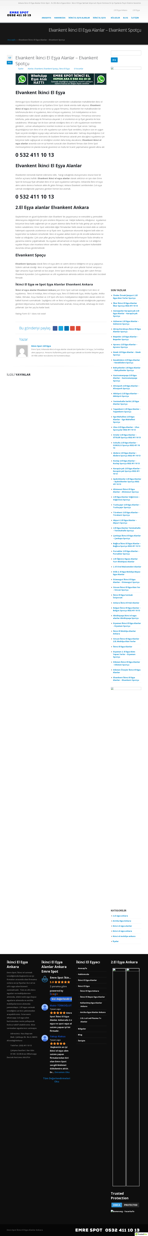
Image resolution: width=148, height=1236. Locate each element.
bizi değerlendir (61, 998)
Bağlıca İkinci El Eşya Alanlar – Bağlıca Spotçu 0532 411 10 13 (127, 544)
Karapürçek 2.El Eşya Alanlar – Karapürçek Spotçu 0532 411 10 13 (127, 471)
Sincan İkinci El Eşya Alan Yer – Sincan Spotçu (126, 588)
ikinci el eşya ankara (122, 931)
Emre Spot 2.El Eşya (41, 346)
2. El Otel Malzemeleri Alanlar (127, 566)
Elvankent (39, 68)
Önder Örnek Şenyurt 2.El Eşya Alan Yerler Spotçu (125, 296)
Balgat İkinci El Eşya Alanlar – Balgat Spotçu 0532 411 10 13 (127, 609)
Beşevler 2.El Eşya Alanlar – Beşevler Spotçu (125, 338)
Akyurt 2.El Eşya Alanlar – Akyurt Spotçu (125, 521)
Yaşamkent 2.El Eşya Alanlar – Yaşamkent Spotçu (127, 410)
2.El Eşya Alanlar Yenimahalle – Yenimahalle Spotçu (126, 529)
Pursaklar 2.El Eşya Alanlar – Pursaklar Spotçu (126, 552)
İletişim (135, 18)
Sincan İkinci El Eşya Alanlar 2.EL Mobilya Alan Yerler (126, 640)
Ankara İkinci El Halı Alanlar (126, 602)
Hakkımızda (59, 18)
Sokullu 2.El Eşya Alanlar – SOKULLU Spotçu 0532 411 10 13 (126, 445)
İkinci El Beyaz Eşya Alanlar (92, 997)
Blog (125, 18)
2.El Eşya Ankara (120, 10)
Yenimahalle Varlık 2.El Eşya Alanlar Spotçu (126, 402)
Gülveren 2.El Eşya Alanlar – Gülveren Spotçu (126, 322)
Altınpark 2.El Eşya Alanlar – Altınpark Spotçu (126, 387)
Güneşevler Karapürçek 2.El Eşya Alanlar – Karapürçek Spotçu (126, 313)
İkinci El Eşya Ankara (89, 991)
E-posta (78, 328)
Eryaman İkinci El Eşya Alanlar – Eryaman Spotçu (127, 624)
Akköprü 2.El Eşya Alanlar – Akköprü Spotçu (125, 394)
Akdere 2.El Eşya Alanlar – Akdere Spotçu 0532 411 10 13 (126, 454)
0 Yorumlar (78, 68)
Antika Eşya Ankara (122, 921)
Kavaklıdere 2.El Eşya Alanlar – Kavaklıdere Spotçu (126, 361)
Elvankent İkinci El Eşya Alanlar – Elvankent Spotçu (126, 678)
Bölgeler (115, 18)
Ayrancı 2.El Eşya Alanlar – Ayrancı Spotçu (125, 345)
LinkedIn (66, 328)
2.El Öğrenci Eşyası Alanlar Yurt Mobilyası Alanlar (125, 560)
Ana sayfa (11, 40)
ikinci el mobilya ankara (124, 936)
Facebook (55, 328)
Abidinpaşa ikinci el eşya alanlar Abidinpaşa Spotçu (126, 616)
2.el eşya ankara (120, 915)
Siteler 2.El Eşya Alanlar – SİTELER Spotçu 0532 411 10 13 (127, 436)
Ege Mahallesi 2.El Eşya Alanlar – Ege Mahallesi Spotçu (124, 419)
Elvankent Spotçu (51, 68)
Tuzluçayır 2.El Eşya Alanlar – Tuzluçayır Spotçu (126, 506)
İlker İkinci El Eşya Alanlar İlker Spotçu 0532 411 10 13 (125, 304)
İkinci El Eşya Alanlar (79, 18)
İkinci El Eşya (99, 18)
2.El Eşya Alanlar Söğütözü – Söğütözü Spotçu (126, 498)
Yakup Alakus (57, 1036)
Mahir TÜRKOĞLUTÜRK (63, 1005)
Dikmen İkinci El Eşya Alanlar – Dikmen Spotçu (126, 663)
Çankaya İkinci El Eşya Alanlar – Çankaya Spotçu (127, 537)
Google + (72, 328)
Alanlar (31, 68)
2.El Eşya (136, 10)
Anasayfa (46, 18)
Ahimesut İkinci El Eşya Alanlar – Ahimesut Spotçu (126, 490)
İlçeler (21, 68)
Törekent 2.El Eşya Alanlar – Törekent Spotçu (126, 513)
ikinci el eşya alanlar (122, 926)
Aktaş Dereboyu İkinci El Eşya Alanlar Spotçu (127, 330)
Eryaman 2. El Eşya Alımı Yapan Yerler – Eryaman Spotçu (124, 654)
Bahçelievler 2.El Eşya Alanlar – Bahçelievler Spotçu (126, 369)
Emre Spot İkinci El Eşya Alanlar (70, 977)
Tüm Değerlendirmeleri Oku (56, 1080)
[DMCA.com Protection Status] (125, 1205)
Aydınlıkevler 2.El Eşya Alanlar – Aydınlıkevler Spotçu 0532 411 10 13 (127, 481)
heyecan (61, 328)
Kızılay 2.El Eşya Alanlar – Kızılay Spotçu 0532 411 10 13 (126, 462)
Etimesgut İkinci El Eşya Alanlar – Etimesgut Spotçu (126, 580)
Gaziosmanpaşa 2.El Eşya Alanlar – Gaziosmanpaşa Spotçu (125, 378)
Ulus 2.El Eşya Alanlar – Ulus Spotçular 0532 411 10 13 (126, 428)
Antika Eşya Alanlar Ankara (93, 1012)
